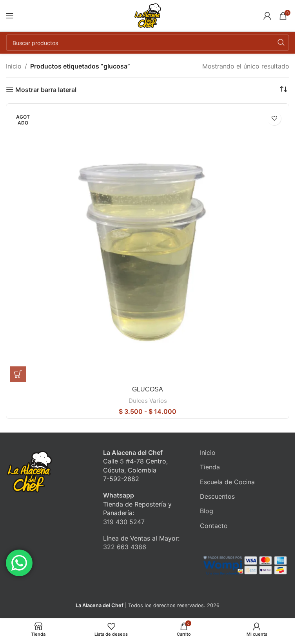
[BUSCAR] (281, 42)
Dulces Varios (148, 400)
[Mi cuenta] (267, 15)
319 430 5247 (124, 522)
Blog (206, 511)
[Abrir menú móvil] (10, 15)
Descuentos (217, 496)
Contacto (214, 526)
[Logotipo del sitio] (147, 15)
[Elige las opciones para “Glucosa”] (18, 374)
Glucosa (147, 389)
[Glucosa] (147, 245)
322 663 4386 (124, 547)
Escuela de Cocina (227, 482)
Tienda (210, 467)
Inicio (14, 66)
